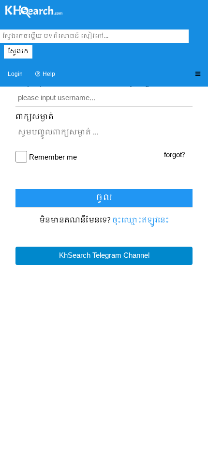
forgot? (174, 155)
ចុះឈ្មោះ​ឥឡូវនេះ (140, 220)
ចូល (104, 198)
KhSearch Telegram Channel (104, 256)
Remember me (53, 157)
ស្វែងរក (18, 52)
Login (15, 74)
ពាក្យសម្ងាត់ (34, 117)
